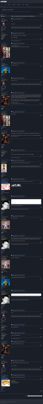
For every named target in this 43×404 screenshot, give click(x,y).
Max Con (3, 18)
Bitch (2, 324)
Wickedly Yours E (4, 178)
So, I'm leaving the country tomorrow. (19, 18)
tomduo (2, 32)
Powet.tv (12, 139)
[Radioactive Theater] (2, 272)
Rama (2, 215)
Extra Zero (3, 195)
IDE (2, 62)
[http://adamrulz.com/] (2, 147)
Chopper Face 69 (4, 92)
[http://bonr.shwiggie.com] (2, 176)
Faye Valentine (4, 111)
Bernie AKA (3, 374)
